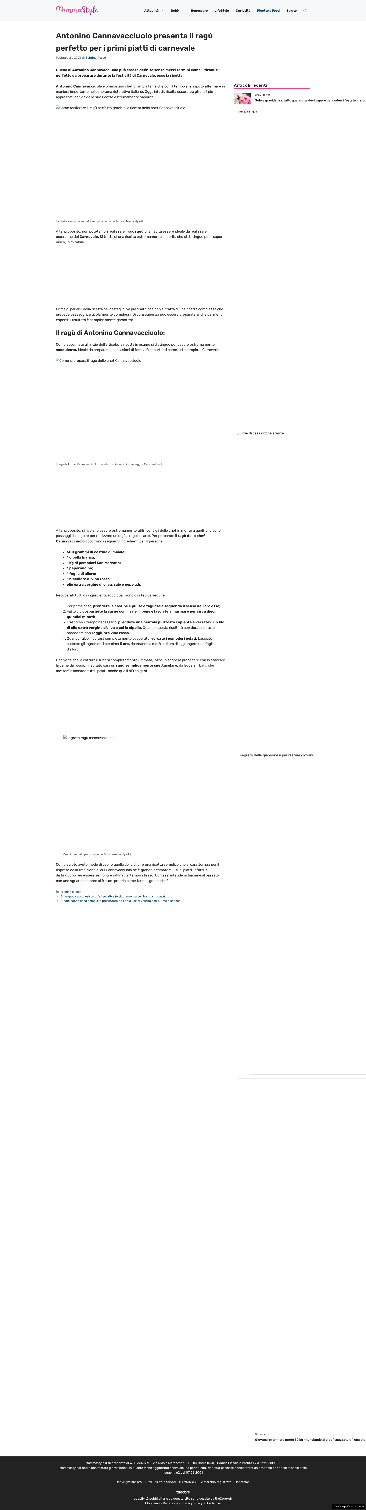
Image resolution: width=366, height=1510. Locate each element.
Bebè (175, 10)
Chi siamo (152, 1503)
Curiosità (243, 10)
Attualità (151, 10)
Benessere (199, 10)
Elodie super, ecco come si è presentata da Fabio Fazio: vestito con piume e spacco (120, 901)
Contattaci (242, 1482)
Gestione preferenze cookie (349, 1506)
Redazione (170, 1503)
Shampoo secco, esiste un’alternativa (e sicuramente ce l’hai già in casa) (113, 896)
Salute (291, 10)
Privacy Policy (192, 1503)
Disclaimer (213, 1503)
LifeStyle (222, 10)
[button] (305, 10)
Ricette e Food (268, 10)
